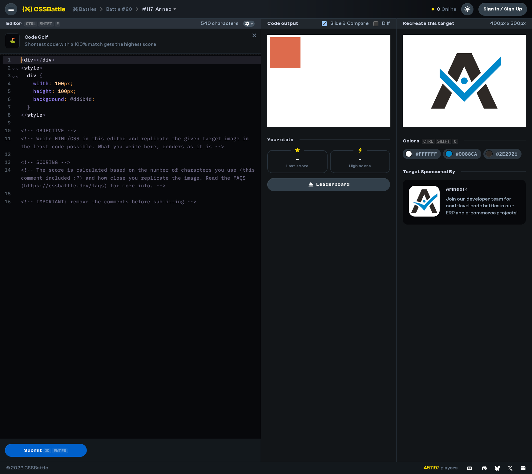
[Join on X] (510, 468)
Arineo (454, 189)
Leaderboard (332, 184)
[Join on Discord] (484, 468)
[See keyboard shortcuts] (469, 468)
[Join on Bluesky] (497, 468)
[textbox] (140, 247)
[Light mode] (467, 9)
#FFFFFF (426, 154)
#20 (119, 9)
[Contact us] (523, 468)
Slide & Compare (349, 23)
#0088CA (466, 154)
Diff (386, 23)
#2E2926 (507, 154)
